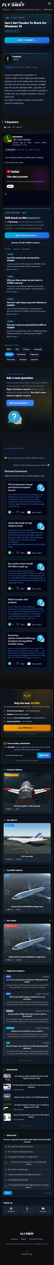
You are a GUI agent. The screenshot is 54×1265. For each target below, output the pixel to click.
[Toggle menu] (49, 3)
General (34, 359)
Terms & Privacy (36, 1239)
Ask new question (20, 402)
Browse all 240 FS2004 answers (27, 242)
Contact (14, 1239)
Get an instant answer (27, 235)
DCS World (21, 354)
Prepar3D (38, 349)
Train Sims (11, 359)
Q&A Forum (6, 9)
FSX (17, 349)
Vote (8, 1193)
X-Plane (26, 349)
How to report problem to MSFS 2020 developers (26, 458)
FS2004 (9, 354)
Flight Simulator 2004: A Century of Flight (27, 9)
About (23, 1239)
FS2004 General (48, 9)
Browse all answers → (27, 1060)
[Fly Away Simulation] (23, 3)
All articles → (27, 1126)
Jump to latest (14, 127)
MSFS (9, 349)
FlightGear (34, 354)
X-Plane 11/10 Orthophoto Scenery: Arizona (30, 465)
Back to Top (27, 1254)
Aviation (23, 359)
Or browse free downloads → (27, 734)
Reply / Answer (25, 40)
